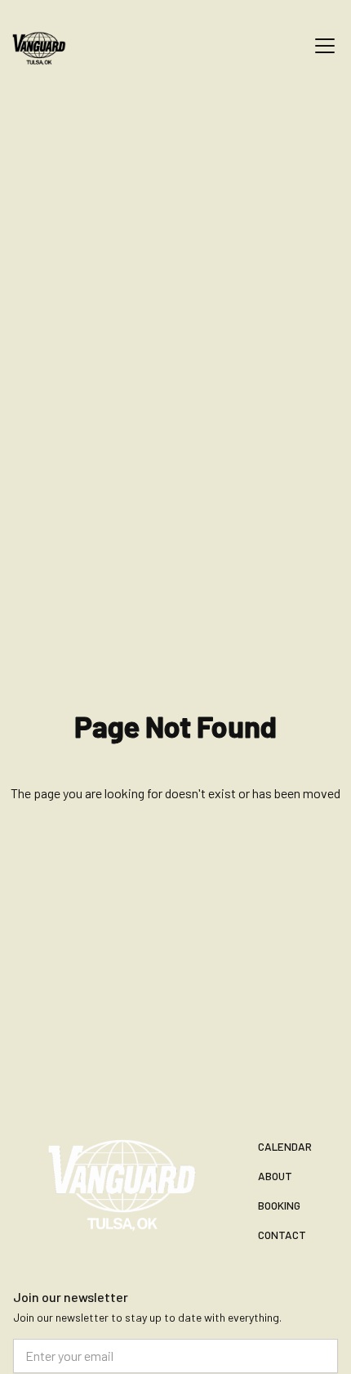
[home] (49, 46)
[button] (321, 45)
